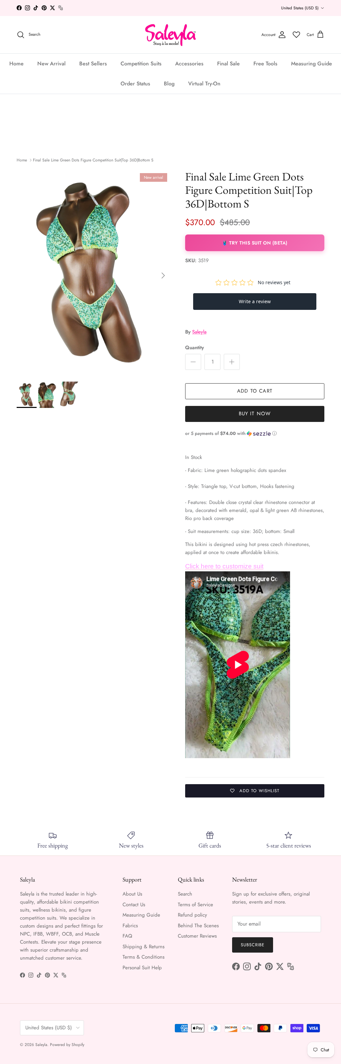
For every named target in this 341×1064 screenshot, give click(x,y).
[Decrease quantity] (193, 362)
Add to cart (254, 391)
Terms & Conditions (144, 957)
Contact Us (134, 904)
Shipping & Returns (144, 946)
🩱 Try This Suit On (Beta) (255, 242)
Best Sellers (93, 63)
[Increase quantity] (232, 362)
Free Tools (265, 63)
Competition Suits (141, 63)
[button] (254, 433)
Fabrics (130, 925)
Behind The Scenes (198, 925)
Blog (169, 83)
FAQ (127, 936)
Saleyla (199, 332)
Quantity (194, 347)
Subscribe (252, 945)
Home (16, 63)
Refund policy (192, 915)
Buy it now (255, 413)
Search (185, 894)
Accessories (189, 63)
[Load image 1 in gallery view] (93, 272)
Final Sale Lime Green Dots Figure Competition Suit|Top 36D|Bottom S (93, 160)
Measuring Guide (311, 63)
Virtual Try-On (204, 83)
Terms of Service (195, 904)
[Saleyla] (171, 35)
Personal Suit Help (142, 967)
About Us (132, 894)
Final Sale (228, 63)
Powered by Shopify (67, 1045)
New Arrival (51, 63)
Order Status (135, 83)
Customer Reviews (197, 936)
